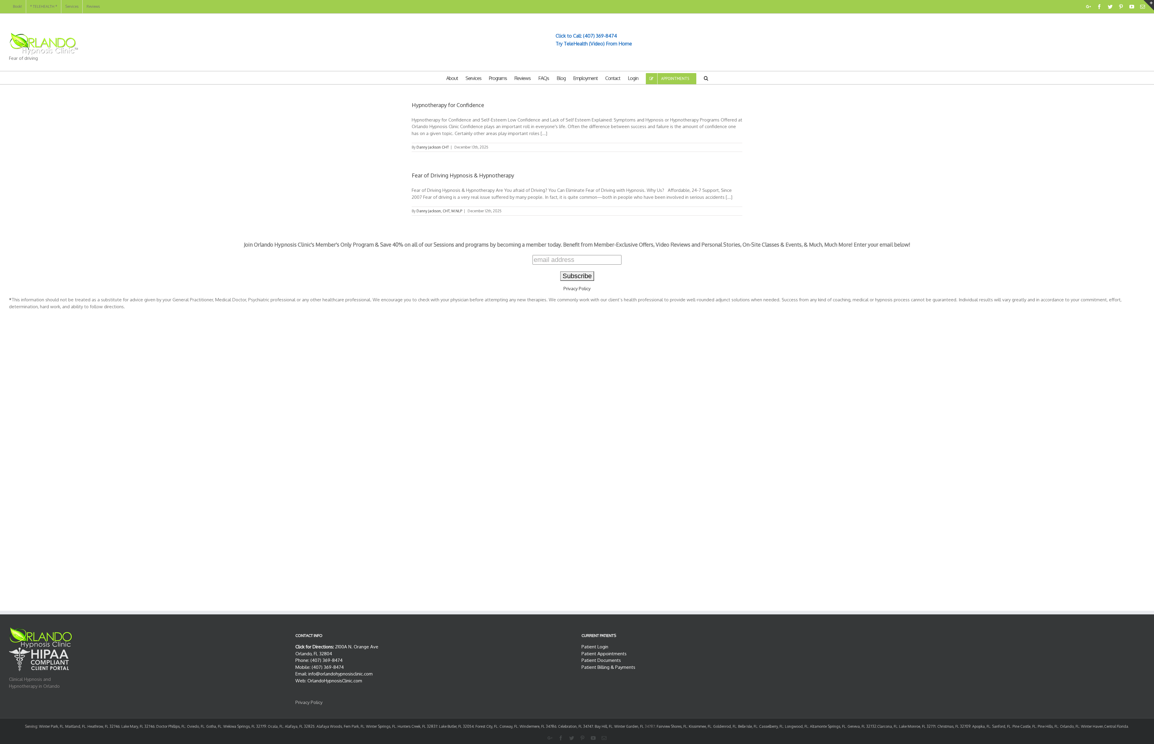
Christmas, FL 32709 (953, 726)
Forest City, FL (486, 726)
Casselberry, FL (771, 726)
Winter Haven (1092, 726)
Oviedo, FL (195, 726)
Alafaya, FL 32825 (300, 726)
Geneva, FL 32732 (861, 726)
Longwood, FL (796, 726)
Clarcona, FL (887, 726)
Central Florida (1116, 726)
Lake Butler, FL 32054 (456, 726)
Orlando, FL (1069, 726)
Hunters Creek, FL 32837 (417, 726)
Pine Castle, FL (1024, 726)
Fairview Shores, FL (672, 726)
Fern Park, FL (354, 726)
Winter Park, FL (51, 726)
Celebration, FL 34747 (575, 726)
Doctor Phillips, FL (170, 726)
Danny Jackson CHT (433, 147)
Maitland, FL (75, 726)
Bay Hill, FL (603, 726)
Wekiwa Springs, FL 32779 (244, 726)
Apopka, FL (981, 726)
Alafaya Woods (329, 726)
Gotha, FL (213, 726)
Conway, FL (508, 726)
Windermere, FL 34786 (538, 726)
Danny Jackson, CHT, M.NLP (439, 211)
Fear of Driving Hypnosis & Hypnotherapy (463, 175)
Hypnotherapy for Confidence (448, 105)
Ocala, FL (275, 726)
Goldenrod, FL (724, 726)
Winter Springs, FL (381, 726)
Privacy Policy (577, 288)
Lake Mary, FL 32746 (137, 726)
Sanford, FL (1001, 726)
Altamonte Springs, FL (828, 726)
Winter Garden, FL (629, 726)
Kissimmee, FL (700, 726)
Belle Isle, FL (747, 726)
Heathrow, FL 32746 (103, 726)
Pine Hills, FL (1048, 726)
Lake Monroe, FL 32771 (917, 726)
